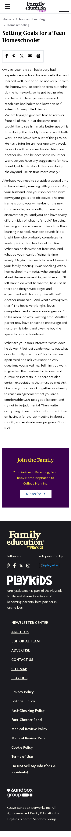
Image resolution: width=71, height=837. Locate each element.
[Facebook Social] (14, 565)
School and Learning (30, 19)
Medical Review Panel (28, 738)
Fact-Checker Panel (26, 720)
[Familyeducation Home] (25, 539)
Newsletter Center (29, 623)
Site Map (19, 669)
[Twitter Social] (21, 565)
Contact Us (22, 660)
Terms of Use (22, 757)
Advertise (20, 650)
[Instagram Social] (28, 565)
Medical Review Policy (29, 729)
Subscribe (34, 494)
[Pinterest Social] (8, 565)
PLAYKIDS (19, 678)
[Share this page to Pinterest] (13, 56)
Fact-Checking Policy (28, 711)
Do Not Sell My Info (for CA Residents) (33, 769)
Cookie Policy (22, 748)
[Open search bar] (35, 6)
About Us (20, 632)
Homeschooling (18, 25)
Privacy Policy (22, 692)
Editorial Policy (23, 701)
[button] (22, 56)
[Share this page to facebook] (6, 56)
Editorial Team (25, 641)
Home (6, 19)
